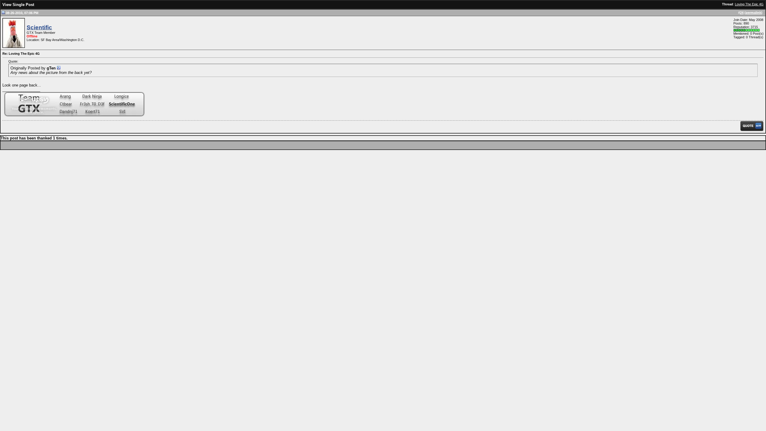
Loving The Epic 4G (749, 4)
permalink (753, 12)
